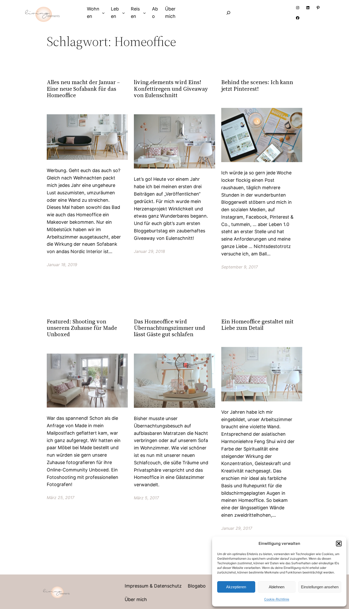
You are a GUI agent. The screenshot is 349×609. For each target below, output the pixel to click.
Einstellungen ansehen (320, 587)
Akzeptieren (236, 587)
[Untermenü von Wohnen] (103, 12)
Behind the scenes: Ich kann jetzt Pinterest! (257, 85)
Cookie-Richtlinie (276, 599)
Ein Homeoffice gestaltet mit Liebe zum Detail (257, 324)
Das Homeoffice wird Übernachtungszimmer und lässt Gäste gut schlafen (169, 328)
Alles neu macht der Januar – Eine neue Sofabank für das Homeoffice (83, 88)
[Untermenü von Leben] (123, 12)
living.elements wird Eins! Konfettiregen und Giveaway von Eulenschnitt (171, 88)
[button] (338, 543)
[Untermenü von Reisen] (144, 12)
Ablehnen (276, 587)
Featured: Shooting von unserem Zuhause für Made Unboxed (82, 328)
